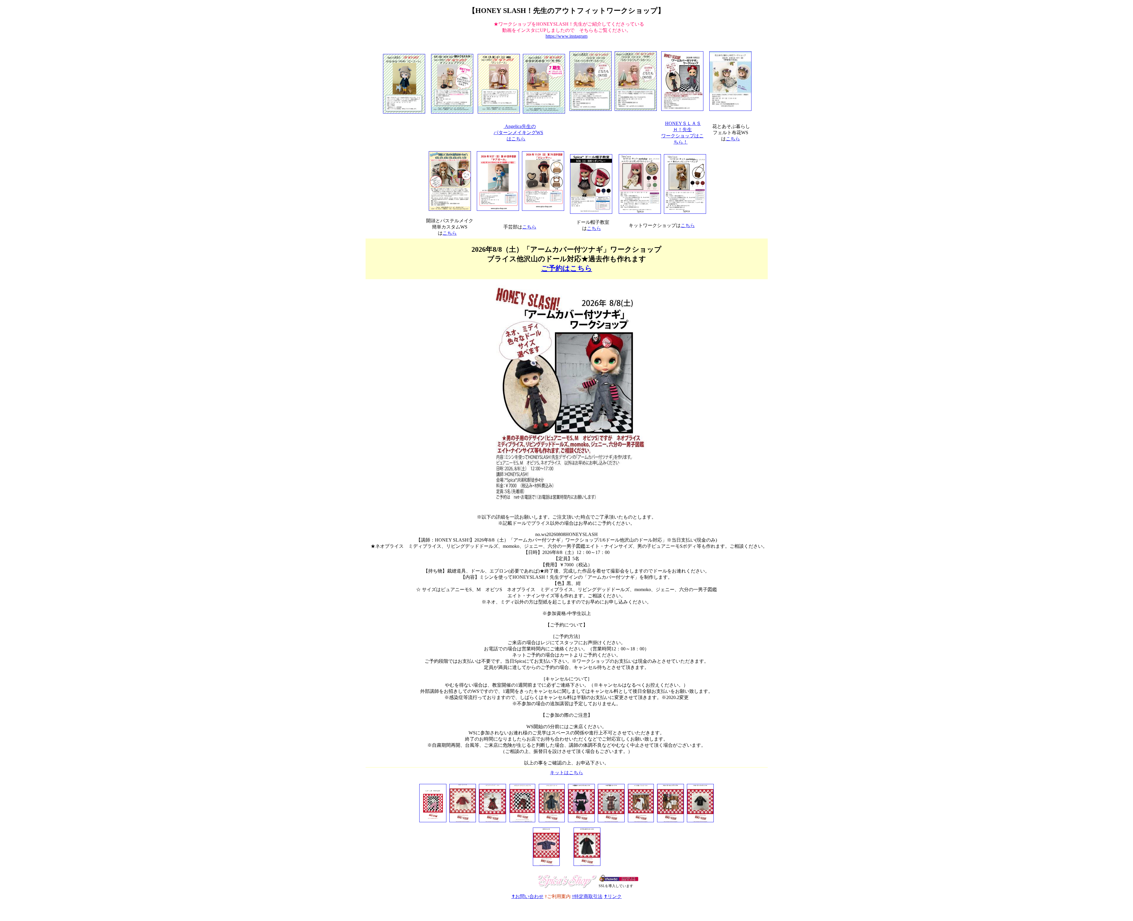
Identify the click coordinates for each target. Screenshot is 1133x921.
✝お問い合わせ (527, 896)
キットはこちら (566, 772)
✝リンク (613, 896)
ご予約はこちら (566, 268)
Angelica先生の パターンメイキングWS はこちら (518, 132)
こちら (733, 138)
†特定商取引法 (587, 896)
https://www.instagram (566, 36)
